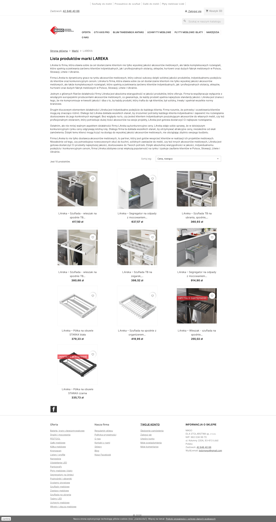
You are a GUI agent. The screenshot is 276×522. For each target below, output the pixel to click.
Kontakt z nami (102, 442)
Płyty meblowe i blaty (189, 32)
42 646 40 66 (71, 11)
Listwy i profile (57, 454)
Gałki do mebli (151, 4)
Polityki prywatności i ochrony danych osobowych (191, 519)
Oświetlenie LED (58, 462)
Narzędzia (212, 32)
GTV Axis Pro (102, 32)
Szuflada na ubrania (60, 494)
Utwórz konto (147, 438)
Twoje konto (150, 424)
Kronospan (55, 450)
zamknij (6, 519)
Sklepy (98, 446)
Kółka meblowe (58, 446)
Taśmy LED (56, 498)
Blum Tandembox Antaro (128, 32)
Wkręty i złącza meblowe (63, 506)
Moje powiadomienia (151, 442)
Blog (97, 450)
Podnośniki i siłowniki (61, 478)
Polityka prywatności (105, 434)
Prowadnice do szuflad (127, 4)
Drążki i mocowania (60, 434)
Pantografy (56, 466)
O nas (85, 37)
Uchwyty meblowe (159, 32)
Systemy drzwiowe (60, 482)
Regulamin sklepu (104, 430)
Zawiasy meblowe (59, 490)
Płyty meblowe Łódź (173, 4)
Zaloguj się (146, 434)
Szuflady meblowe (59, 486)
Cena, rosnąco (188, 158)
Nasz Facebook (103, 454)
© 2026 (137, 515)
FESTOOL (55, 438)
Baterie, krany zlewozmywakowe (67, 430)
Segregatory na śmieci (62, 474)
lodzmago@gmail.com (210, 450)
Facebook (53, 409)
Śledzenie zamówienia (152, 430)
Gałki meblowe (57, 442)
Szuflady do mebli (102, 4)
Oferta (86, 32)
